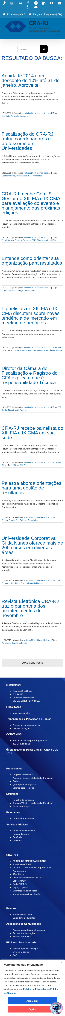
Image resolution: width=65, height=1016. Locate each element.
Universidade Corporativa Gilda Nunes (25, 583)
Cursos (5, 583)
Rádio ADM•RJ (20, 884)
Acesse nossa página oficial (26, 725)
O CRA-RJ (18, 694)
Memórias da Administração (26, 894)
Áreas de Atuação (21, 806)
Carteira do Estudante (24, 818)
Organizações (8, 291)
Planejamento (43, 240)
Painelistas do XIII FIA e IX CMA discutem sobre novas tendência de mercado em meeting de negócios (30, 315)
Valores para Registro (23, 788)
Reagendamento (21, 834)
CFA (59, 407)
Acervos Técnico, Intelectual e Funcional (33, 778)
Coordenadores (8, 176)
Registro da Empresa (23, 800)
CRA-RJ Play (19, 881)
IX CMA (33, 240)
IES (29, 176)
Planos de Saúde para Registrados (30, 740)
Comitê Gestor (8, 240)
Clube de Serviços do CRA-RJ (28, 877)
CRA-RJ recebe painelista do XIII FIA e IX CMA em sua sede (32, 433)
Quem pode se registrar (24, 784)
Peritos (16, 781)
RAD (15, 955)
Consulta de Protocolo (24, 830)
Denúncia (17, 837)
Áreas (59, 580)
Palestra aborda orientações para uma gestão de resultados (31, 488)
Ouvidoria (17, 840)
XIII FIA (53, 240)
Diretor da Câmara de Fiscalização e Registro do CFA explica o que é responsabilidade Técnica (30, 375)
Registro (23, 410)
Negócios (41, 350)
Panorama (6, 643)
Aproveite (15, 116)
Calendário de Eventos (24, 918)
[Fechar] (62, 962)
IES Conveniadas (21, 743)
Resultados (30, 291)
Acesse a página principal (25, 948)
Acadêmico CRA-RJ (22, 864)
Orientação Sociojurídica (25, 890)
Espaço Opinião (20, 887)
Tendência (50, 350)
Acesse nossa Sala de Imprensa (29, 930)
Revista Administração (24, 933)
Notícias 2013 (30, 113)
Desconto (24, 116)
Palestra (23, 520)
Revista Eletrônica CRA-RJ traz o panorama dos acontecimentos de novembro (30, 608)
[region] (32, 988)
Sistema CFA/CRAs (22, 691)
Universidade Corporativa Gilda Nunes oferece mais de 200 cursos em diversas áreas (32, 545)
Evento (26, 240)
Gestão (5, 520)
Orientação (19, 291)
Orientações (14, 520)
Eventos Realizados (22, 914)
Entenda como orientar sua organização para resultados (32, 261)
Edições (18, 240)
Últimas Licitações (22, 728)
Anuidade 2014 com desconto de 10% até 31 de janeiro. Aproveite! (31, 80)
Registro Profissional (23, 774)
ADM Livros (18, 874)
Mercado (32, 350)
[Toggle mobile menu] (58, 33)
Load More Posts (32, 663)
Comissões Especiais (23, 697)
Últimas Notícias (43, 113)
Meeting (23, 350)
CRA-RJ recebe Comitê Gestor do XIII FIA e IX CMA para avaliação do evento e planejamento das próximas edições (31, 203)
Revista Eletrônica (19, 643)
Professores (37, 176)
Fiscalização (21, 176)
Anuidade (6, 116)
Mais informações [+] (23, 713)
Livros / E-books (21, 952)
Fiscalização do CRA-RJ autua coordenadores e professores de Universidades (27, 141)
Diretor (4, 410)
